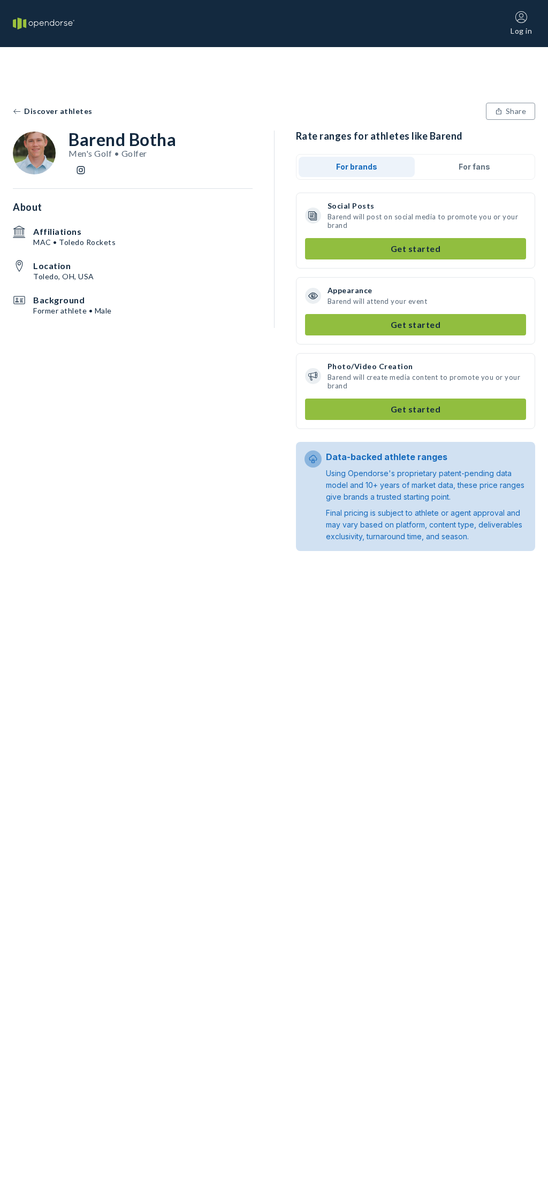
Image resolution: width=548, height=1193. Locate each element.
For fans (474, 166)
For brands (356, 166)
